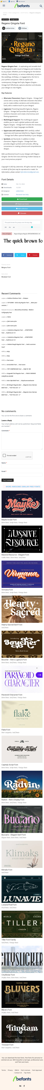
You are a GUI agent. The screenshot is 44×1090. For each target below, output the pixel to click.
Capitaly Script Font (10, 765)
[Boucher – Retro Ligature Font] (22, 644)
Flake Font (6, 730)
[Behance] (20, 1086)
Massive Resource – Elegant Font (15, 555)
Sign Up (11, 1)
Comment (6, 431)
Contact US (18, 1073)
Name (4, 463)
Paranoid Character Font (12, 695)
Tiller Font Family (9, 940)
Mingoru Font (6, 267)
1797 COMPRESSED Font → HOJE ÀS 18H (19, 369)
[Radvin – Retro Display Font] (22, 784)
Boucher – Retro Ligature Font (14, 660)
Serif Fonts (24, 13)
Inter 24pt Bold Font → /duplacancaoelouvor (20, 380)
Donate (23, 213)
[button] (41, 7)
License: (6, 195)
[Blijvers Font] (22, 994)
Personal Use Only (22, 195)
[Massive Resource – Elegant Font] (22, 539)
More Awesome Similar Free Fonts (23, 486)
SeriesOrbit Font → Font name (16, 365)
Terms (4, 1070)
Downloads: (8, 187)
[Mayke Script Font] (22, 504)
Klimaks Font (7, 870)
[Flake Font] (22, 714)
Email (4, 471)
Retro (9, 317)
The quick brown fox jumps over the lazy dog (23, 241)
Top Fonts (27, 1073)
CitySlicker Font (8, 975)
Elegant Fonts (6, 837)
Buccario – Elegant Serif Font (14, 835)
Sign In (4, 1)
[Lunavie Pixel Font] (22, 889)
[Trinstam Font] (22, 1029)
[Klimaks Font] (22, 854)
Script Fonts (13, 522)
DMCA (17, 1070)
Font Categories (14, 13)
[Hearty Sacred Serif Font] (22, 609)
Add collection (23, 209)
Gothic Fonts (6, 557)
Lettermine (20, 191)
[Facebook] (24, 1086)
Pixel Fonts (5, 908)
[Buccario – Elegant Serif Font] (22, 819)
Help (8, 351)
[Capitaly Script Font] (22, 749)
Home (5, 13)
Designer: (6, 191)
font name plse (12, 321)
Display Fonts (6, 977)
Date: (5, 184)
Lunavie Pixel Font (9, 905)
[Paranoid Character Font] (22, 679)
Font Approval (37, 1070)
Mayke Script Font (9, 520)
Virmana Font (7, 590)
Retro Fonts (5, 522)
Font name (10, 360)
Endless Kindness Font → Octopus (17, 298)
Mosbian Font (6, 277)
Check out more (23, 204)
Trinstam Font (7, 1045)
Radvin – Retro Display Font (13, 800)
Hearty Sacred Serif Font (12, 625)
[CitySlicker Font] (22, 959)
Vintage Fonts (14, 19)
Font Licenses (25, 1070)
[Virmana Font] (22, 574)
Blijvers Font (7, 1010)
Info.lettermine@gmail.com (29, 172)
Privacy (10, 1070)
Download (23, 199)
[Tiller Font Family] (22, 924)
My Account (22, 1)
